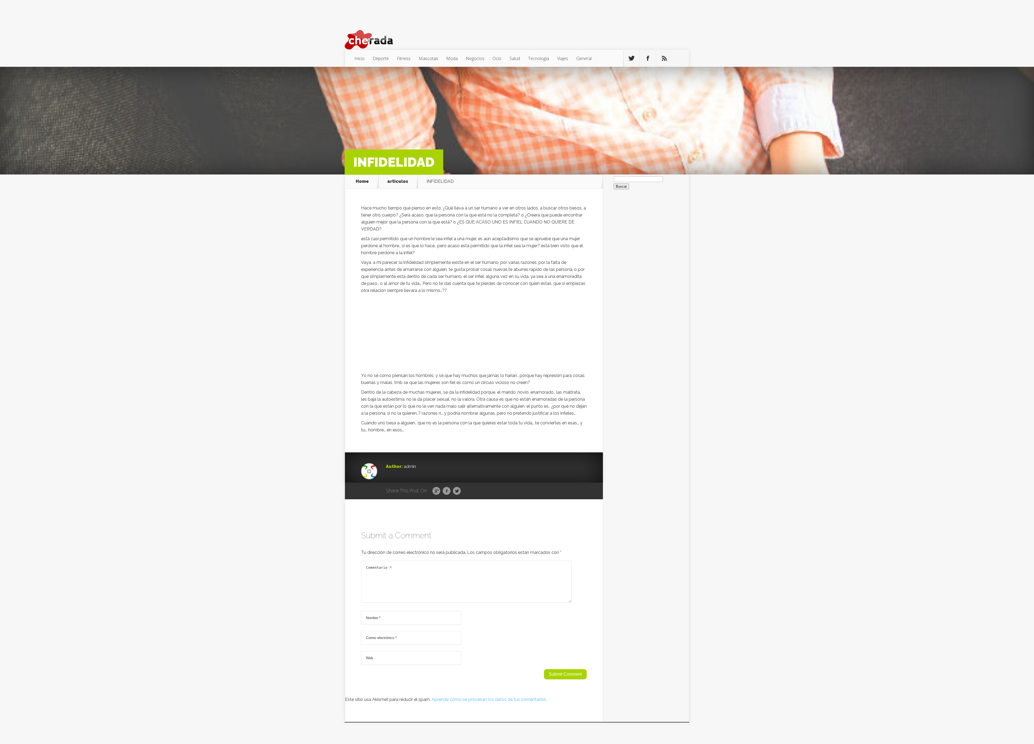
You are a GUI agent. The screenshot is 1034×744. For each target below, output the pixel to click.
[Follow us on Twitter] (631, 58)
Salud (514, 58)
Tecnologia (538, 58)
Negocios (475, 58)
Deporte (381, 58)
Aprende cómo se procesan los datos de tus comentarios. (489, 699)
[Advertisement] (474, 334)
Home (362, 181)
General (584, 58)
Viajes (562, 58)
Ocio (496, 58)
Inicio (359, 58)
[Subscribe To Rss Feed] (664, 58)
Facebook (446, 491)
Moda (452, 58)
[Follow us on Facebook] (648, 58)
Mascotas (428, 58)
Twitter (457, 491)
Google (436, 491)
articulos (397, 181)
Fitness (404, 58)
